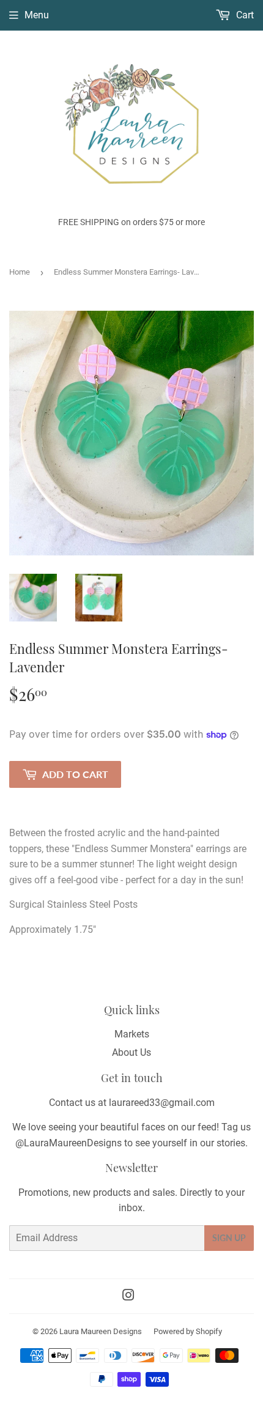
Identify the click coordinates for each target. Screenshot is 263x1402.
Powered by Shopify (188, 1331)
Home (19, 271)
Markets (131, 1034)
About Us (131, 1052)
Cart (244, 15)
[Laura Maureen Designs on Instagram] (128, 1296)
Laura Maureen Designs (100, 1331)
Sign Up (229, 1238)
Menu (36, 15)
